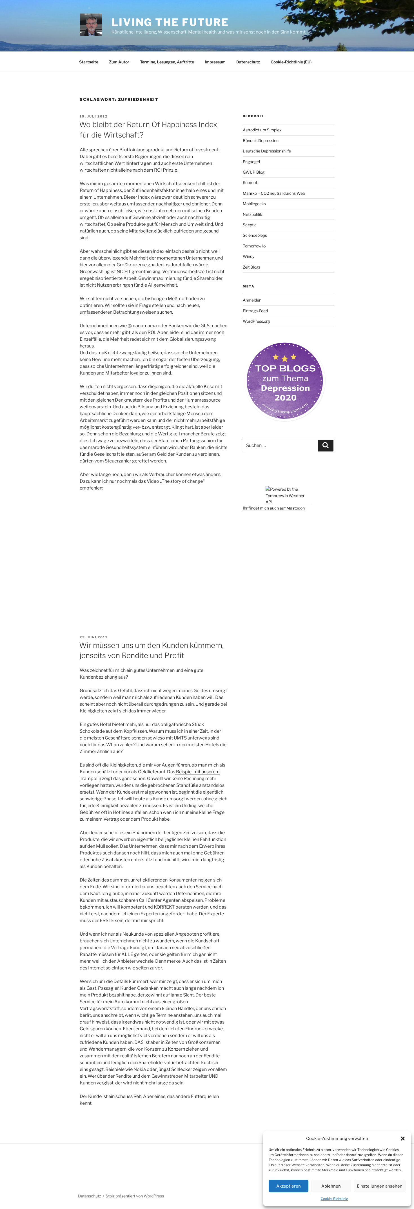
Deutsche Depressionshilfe (267, 151)
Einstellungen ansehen (379, 1186)
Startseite (88, 61)
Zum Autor (119, 61)
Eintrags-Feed (255, 310)
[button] (403, 1138)
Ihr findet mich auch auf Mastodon (274, 508)
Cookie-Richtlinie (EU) (291, 61)
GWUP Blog (253, 172)
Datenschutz (248, 61)
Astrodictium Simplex (262, 129)
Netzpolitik (252, 214)
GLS (205, 325)
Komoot (250, 182)
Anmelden (252, 300)
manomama (144, 325)
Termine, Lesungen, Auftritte (167, 61)
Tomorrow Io (254, 245)
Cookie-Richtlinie (334, 1199)
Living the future (170, 22)
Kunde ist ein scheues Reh (114, 1096)
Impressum (215, 61)
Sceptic (250, 224)
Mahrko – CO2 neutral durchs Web (274, 193)
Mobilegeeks (254, 203)
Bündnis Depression (261, 140)
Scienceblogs (255, 235)
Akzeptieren (288, 1186)
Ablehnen (331, 1186)
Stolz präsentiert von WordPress (135, 1196)
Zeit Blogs (252, 267)
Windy (248, 256)
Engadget (251, 161)
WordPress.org (256, 321)
